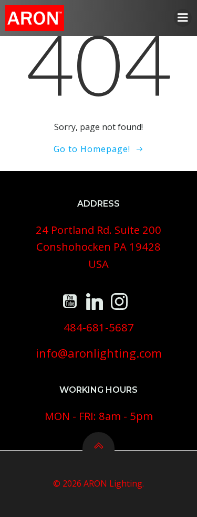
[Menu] (183, 18)
